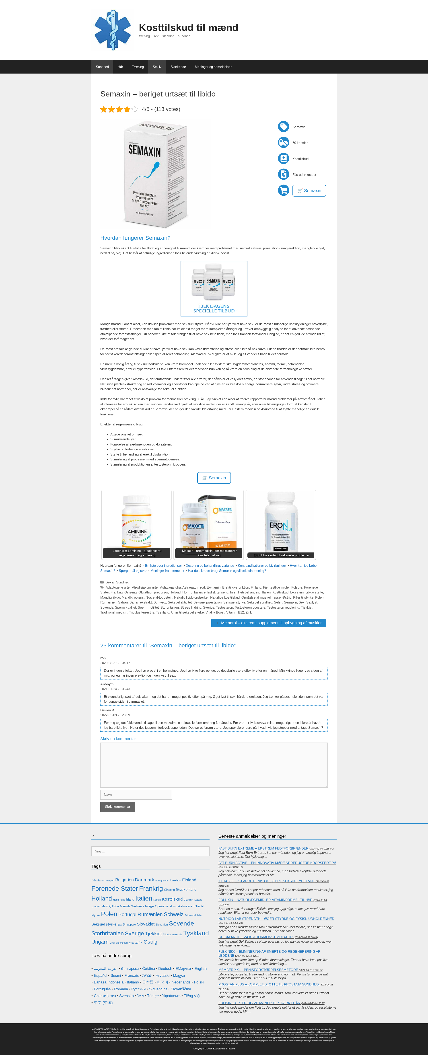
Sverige (208, 607)
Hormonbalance (194, 592)
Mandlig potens (133, 597)
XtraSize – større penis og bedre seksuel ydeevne (266, 881)
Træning (138, 67)
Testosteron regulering (283, 607)
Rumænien (108, 602)
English (200, 969)
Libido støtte (314, 592)
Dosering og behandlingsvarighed (210, 565)
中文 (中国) (103, 1003)
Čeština (148, 969)
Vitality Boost (215, 612)
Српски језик (105, 996)
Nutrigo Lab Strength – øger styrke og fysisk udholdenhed (276, 919)
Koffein (157, 899)
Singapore (129, 924)
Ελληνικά (183, 969)
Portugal (127, 914)
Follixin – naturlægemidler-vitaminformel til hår (265, 900)
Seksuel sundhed (259, 602)
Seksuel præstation (207, 602)
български (130, 969)
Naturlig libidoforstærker (191, 597)
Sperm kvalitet (125, 607)
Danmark (144, 880)
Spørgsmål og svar (133, 571)
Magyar (179, 975)
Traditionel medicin (113, 612)
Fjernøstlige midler (276, 587)
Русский (138, 989)
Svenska (126, 996)
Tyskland (162, 612)
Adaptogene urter (118, 587)
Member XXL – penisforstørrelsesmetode (258, 970)
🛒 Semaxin (309, 190)
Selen (278, 602)
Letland (198, 899)
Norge (149, 906)
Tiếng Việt (192, 996)
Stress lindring (191, 607)
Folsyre (296, 587)
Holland (175, 592)
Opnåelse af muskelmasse (261, 597)
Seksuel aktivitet (180, 602)
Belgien (110, 880)
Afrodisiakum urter (145, 587)
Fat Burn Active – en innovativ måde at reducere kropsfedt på (277, 863)
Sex (302, 602)
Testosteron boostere (250, 607)
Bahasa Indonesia (108, 982)
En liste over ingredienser (163, 565)
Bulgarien (124, 879)
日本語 (148, 982)
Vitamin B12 (235, 612)
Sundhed (102, 67)
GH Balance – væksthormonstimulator (255, 937)
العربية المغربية (106, 969)
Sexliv (157, 67)
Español (100, 975)
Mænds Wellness (132, 906)
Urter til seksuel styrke (187, 612)
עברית (147, 975)
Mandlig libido (110, 597)
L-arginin (188, 899)
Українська (171, 996)
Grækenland (186, 889)
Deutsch (165, 969)
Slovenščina (181, 989)
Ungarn (100, 942)
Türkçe (153, 996)
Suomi (116, 975)
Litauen (96, 906)
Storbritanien (169, 607)
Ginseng (130, 592)
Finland (256, 587)
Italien (266, 592)
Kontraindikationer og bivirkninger (262, 565)
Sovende (106, 607)
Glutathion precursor (153, 592)
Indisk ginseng (217, 592)
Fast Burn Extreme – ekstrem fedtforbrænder (263, 848)
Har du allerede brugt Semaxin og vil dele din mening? (227, 571)
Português (102, 989)
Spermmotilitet (148, 607)
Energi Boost (162, 880)
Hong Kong (119, 899)
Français (131, 975)
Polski (199, 982)
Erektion (175, 880)
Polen (319, 597)
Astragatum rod (193, 587)
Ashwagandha (170, 587)
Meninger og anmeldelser (213, 67)
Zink (249, 612)
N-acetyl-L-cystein (159, 597)
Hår (120, 67)
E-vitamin (213, 587)
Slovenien (162, 924)
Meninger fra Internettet (167, 571)
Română (121, 989)
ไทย (140, 996)
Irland (130, 899)
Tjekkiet (306, 607)
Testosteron (224, 607)
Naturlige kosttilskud (225, 597)
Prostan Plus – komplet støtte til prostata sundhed (268, 984)
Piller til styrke (303, 597)
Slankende (178, 67)
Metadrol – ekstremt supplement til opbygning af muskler (271, 623)
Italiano (133, 982)
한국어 (162, 982)
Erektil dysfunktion (235, 587)
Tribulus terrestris (141, 612)
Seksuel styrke (234, 602)
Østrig (286, 597)
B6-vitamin (98, 880)
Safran (123, 602)
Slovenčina (158, 989)
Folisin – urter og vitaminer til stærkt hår (259, 1003)
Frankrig (117, 592)
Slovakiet (145, 924)
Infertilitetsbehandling (245, 592)
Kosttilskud (280, 592)
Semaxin (290, 602)
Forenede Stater (114, 888)
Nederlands (181, 982)
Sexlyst (311, 602)
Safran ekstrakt (141, 602)
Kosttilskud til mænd (188, 27)
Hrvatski (163, 975)
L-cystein (297, 592)
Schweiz (160, 602)
